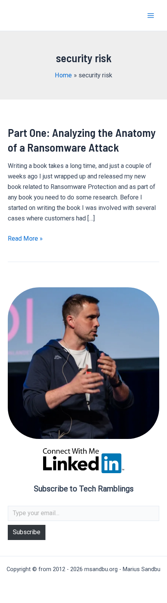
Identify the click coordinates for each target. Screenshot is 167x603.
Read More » (25, 239)
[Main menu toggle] (150, 15)
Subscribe (26, 532)
